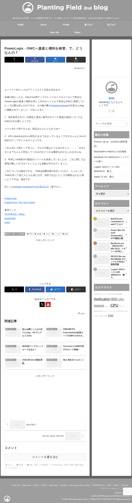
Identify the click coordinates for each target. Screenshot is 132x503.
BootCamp (112, 294)
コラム (48, 234)
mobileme (97, 316)
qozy (111, 97)
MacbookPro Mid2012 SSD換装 (110, 151)
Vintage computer (23, 187)
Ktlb (109, 485)
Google (119, 294)
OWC (7, 222)
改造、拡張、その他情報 (15, 234)
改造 (66, 234)
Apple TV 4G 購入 (104, 176)
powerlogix (10, 218)
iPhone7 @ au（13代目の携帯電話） (110, 143)
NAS (105, 316)
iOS (101, 316)
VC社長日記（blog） (15, 214)
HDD (114, 299)
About (36, 485)
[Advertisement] (45, 78)
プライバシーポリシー (110, 488)
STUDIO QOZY (98, 485)
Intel (110, 315)
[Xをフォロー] (42, 304)
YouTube (125, 485)
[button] (76, 60)
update (39, 234)
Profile (44, 485)
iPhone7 (104, 294)
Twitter (116, 485)
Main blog (53, 485)
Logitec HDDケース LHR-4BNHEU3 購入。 (107, 169)
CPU (30, 234)
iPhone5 (121, 306)
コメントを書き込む (45, 456)
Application (102, 299)
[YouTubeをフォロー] (48, 304)
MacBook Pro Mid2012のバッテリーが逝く (111, 159)
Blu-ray (120, 311)
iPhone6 (107, 306)
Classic (111, 311)
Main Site (16, 485)
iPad (115, 311)
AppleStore (98, 311)
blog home (27, 485)
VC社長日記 (40, 187)
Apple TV (105, 311)
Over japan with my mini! (79, 485)
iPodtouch (97, 294)
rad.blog (63, 485)
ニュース (57, 234)
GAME (126, 311)
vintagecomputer (59, 105)
